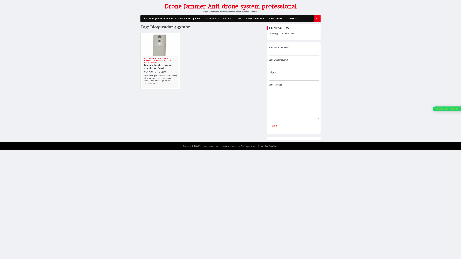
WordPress (273, 146)
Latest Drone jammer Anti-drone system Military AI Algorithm (172, 18)
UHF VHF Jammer (150, 62)
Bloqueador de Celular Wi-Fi (156, 58)
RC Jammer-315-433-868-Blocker (157, 60)
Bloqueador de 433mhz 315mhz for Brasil (157, 67)
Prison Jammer (275, 18)
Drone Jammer (212, 18)
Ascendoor (252, 146)
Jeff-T (148, 72)
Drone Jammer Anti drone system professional (230, 6)
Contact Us (291, 18)
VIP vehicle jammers (255, 18)
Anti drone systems (232, 18)
